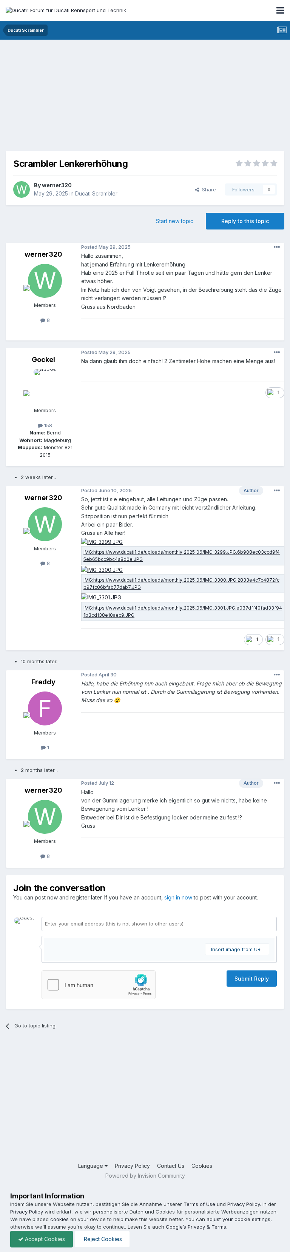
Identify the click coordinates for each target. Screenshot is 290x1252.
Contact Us (170, 1166)
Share (207, 189)
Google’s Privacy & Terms (196, 1227)
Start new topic (174, 221)
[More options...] (276, 247)
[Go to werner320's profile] (21, 189)
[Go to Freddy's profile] (45, 708)
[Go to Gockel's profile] (45, 386)
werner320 (57, 185)
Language (91, 1166)
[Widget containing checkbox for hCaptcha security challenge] (99, 984)
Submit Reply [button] (251, 978)
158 (47, 425)
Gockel (43, 359)
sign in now (178, 897)
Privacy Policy (132, 1166)
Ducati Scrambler (96, 193)
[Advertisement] (94, 98)
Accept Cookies (44, 1239)
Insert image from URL (237, 949)
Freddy (43, 682)
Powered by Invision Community (145, 1175)
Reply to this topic (245, 221)
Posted (106, 247)
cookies (59, 1219)
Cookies (201, 1166)
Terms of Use (199, 1204)
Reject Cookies (102, 1239)
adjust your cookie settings (238, 1219)
